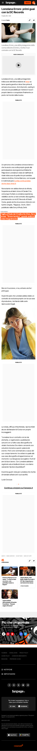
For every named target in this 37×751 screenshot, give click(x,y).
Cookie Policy (5, 656)
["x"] (16, 634)
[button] (33, 20)
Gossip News (19, 556)
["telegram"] (25, 634)
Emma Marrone (10, 556)
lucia (8, 20)
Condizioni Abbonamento (19, 656)
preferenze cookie (15, 659)
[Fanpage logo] (11, 3)
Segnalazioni (13, 653)
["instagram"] (8, 634)
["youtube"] (12, 634)
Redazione (4, 659)
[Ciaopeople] (18, 745)
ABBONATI (27, 2)
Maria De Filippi (27, 556)
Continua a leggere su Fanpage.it (18, 488)
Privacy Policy (24, 653)
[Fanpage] (18, 691)
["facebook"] (21, 634)
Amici (27, 82)
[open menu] (2, 3)
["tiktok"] (3, 634)
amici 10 (3, 556)
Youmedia (4, 653)
